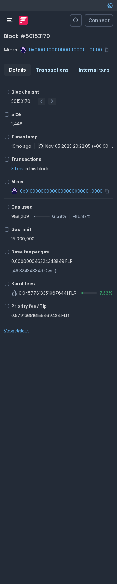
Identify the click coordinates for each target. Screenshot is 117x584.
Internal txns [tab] (94, 70)
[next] (52, 101)
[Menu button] (10, 20)
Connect (99, 20)
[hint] (7, 92)
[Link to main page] (23, 20)
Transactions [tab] (52, 70)
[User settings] (110, 5)
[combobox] (41, 146)
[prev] (41, 101)
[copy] (108, 50)
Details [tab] (17, 70)
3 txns (17, 168)
